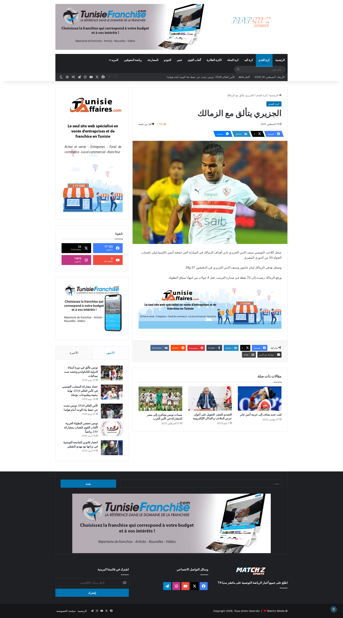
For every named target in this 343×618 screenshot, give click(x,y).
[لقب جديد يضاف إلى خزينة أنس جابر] (259, 398)
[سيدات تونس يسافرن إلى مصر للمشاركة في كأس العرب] (160, 398)
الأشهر (110, 353)
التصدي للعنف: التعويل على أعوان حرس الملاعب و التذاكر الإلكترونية (212, 416)
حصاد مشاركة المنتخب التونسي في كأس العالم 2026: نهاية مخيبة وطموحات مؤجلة (80, 391)
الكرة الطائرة (214, 59)
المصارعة (152, 59)
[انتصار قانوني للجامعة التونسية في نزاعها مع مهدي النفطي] (112, 447)
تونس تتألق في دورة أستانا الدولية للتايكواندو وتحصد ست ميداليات (81, 372)
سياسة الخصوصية (66, 610)
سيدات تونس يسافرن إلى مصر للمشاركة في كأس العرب (164, 416)
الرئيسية (280, 59)
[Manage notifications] (333, 609)
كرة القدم (264, 59)
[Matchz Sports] (251, 22)
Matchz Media (275, 610)
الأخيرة (74, 353)
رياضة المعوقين (133, 59)
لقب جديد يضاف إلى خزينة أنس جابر (260, 414)
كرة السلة (233, 59)
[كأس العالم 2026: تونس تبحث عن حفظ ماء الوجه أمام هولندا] (112, 411)
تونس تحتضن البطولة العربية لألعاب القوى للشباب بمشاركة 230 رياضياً (196, 77)
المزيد (114, 59)
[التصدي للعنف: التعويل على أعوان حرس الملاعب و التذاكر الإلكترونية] (210, 398)
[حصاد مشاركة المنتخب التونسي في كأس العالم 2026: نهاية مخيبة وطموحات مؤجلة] (112, 392)
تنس (179, 59)
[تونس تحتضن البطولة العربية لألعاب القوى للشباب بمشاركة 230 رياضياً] (112, 428)
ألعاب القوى (194, 59)
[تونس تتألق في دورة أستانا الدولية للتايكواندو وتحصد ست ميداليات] (112, 373)
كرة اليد (248, 59)
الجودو (167, 59)
